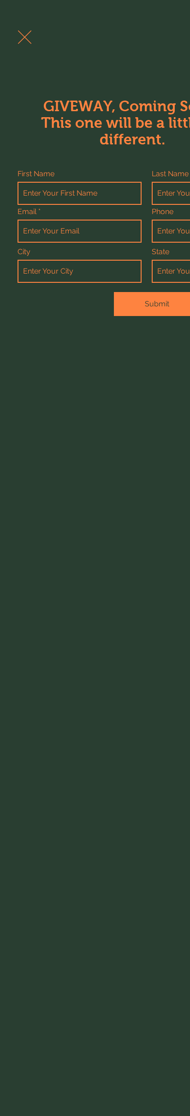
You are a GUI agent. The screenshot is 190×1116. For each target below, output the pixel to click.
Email (27, 211)
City (24, 252)
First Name (36, 174)
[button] (25, 37)
